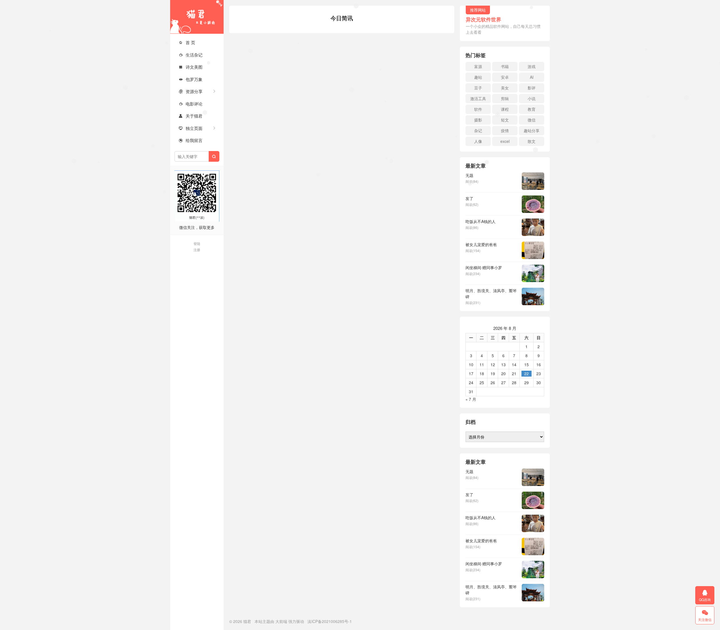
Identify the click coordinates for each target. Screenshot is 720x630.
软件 (478, 109)
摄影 (478, 120)
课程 (505, 109)
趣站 (478, 77)
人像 (478, 141)
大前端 (281, 621)
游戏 (532, 66)
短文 (505, 120)
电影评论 (190, 104)
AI (532, 77)
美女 (505, 88)
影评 (532, 88)
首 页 (187, 42)
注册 (197, 249)
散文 (532, 141)
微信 (532, 120)
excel (505, 141)
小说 (532, 98)
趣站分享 (531, 130)
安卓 (505, 77)
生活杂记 (190, 55)
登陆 (197, 243)
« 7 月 (470, 399)
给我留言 (190, 140)
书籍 (505, 66)
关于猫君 (190, 116)
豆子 (478, 88)
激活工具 (478, 98)
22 (526, 373)
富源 (478, 66)
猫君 (197, 17)
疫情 (505, 130)
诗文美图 (190, 67)
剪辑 (505, 98)
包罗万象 (190, 79)
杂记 (478, 130)
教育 (532, 109)
